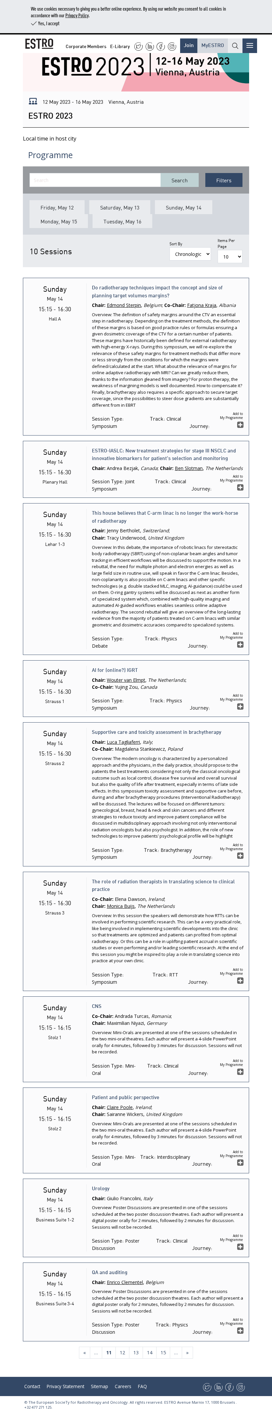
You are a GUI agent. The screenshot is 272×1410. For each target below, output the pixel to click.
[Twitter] (138, 46)
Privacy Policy (77, 15)
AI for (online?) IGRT (115, 669)
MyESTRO (212, 44)
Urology (100, 1188)
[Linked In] (150, 46)
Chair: (98, 305)
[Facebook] (161, 46)
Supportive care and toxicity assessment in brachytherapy (156, 731)
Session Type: (108, 418)
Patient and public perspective (125, 1096)
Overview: (102, 315)
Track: (157, 418)
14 (149, 1352)
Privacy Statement (65, 1386)
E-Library (120, 46)
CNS (97, 1005)
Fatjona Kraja (201, 305)
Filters (224, 180)
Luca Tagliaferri (123, 742)
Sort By (176, 243)
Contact (32, 1386)
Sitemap (99, 1386)
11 (111, 1352)
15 (163, 1352)
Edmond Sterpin (124, 305)
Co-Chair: (175, 305)
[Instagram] (172, 46)
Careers (123, 1386)
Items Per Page (226, 243)
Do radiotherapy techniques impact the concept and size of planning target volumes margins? (157, 291)
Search (179, 180)
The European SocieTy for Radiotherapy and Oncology (78, 1402)
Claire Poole (120, 1107)
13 (136, 1352)
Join (189, 44)
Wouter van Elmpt (126, 680)
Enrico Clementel (125, 1282)
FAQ (142, 1386)
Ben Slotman (189, 468)
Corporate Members (86, 46)
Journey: (199, 426)
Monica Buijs (121, 906)
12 (122, 1352)
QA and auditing (109, 1271)
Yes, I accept (48, 23)
